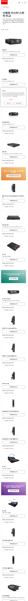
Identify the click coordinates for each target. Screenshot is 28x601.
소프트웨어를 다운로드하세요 (13, 175)
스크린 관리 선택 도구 (13, 490)
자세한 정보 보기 (13, 55)
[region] (13, 97)
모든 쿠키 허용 (18, 103)
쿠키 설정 (10, 99)
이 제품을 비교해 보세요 (9, 61)
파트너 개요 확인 (13, 278)
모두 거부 (8, 103)
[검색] (22, 3)
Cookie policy (15, 96)
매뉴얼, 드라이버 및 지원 (8, 58)
